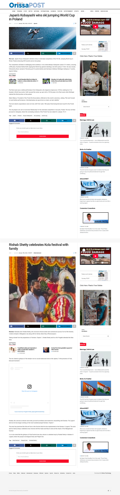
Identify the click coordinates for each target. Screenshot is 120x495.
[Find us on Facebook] (108, 491)
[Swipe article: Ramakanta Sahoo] (95, 307)
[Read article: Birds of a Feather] (96, 158)
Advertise (62, 473)
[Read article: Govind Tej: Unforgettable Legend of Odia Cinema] (46, 349)
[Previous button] (81, 78)
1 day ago (20, 82)
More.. (83, 11)
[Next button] (110, 78)
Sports (76, 11)
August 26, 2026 (84, 138)
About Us (56, 473)
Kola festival (16, 440)
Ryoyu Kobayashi (27, 115)
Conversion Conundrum (87, 208)
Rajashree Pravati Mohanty (94, 90)
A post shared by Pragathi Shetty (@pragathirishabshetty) (29, 411)
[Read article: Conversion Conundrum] (96, 217)
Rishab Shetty (33, 440)
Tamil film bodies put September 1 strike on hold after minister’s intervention (27, 349)
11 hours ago (21, 353)
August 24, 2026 (84, 197)
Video (91, 11)
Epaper (97, 11)
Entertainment (68, 11)
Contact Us (68, 473)
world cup (44, 115)
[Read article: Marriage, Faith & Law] (96, 129)
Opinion (46, 473)
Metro (30, 11)
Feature (60, 11)
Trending (19, 11)
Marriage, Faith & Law (87, 120)
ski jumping (37, 115)
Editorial (41, 473)
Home (13, 11)
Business (53, 11)
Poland (19, 115)
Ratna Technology (106, 473)
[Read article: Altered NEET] (96, 188)
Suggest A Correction (14, 123)
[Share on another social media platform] (74, 53)
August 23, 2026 (84, 226)
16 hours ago (55, 351)
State (25, 11)
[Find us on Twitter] (110, 491)
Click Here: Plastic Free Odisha (91, 56)
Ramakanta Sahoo (91, 320)
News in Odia (104, 11)
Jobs (74, 473)
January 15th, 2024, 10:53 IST (25, 23)
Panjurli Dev (24, 440)
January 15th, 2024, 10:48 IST (25, 253)
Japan (14, 115)
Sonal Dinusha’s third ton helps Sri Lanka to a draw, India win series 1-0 (28, 80)
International (45, 11)
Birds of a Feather (85, 149)
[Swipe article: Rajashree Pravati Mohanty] (95, 78)
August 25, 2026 (84, 167)
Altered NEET (84, 179)
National (36, 11)
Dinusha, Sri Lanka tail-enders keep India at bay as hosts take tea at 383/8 (61, 80)
